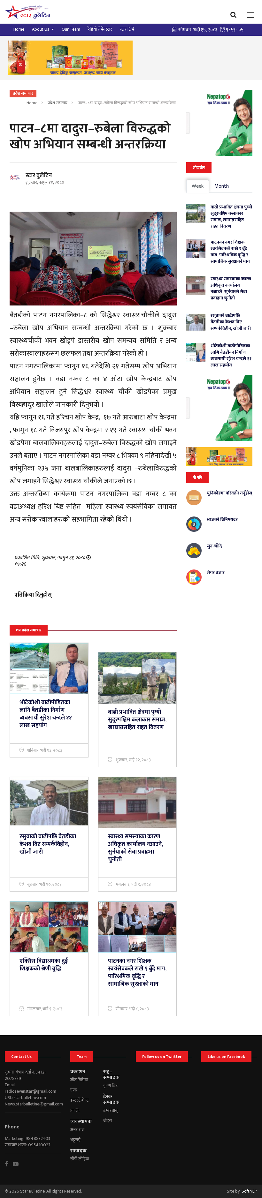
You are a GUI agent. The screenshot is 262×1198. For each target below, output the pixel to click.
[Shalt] (70, 58)
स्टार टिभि (127, 29)
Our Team (71, 29)
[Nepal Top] (219, 123)
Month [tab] (221, 186)
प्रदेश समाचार (57, 102)
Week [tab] (198, 186)
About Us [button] (41, 29)
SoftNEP (249, 1191)
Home (18, 29)
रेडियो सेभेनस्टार (100, 29)
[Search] (235, 15)
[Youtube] (18, 1164)
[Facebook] (9, 1164)
